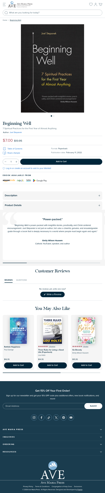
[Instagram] (34, 418)
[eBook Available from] (9, 180)
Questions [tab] (21, 281)
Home (5, 20)
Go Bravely (77, 350)
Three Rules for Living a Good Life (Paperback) (51, 351)
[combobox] (52, 13)
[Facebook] (41, 418)
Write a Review (55, 295)
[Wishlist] (91, 4)
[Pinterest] (64, 418)
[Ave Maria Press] (24, 4)
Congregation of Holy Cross (62, 487)
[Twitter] (56, 418)
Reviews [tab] (9, 281)
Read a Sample (14, 153)
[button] (4, 4)
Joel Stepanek (16, 132)
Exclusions (78, 487)
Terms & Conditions (42, 487)
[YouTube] (71, 418)
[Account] (95, 4)
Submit (93, 406)
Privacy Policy (28, 487)
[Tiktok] (49, 418)
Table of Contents (15, 149)
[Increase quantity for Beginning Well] (16, 162)
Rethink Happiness (12, 347)
